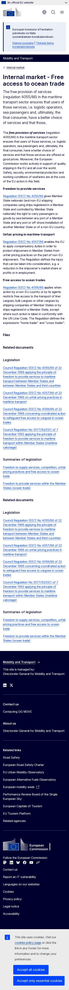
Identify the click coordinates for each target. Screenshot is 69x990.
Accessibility (11, 914)
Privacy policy (12, 899)
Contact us (10, 869)
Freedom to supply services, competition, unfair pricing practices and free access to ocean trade (34, 471)
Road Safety (11, 757)
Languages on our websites (21, 884)
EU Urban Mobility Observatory (23, 772)
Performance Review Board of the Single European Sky (30, 796)
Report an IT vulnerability (19, 877)
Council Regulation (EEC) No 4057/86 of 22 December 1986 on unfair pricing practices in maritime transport (32, 397)
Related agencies (14, 821)
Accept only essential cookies (39, 981)
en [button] (44, 12)
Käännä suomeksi (23, 43)
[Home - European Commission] (12, 11)
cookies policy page (28, 942)
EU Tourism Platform (17, 813)
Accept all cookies (31, 970)
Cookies (8, 891)
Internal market (15, 67)
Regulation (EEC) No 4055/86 (23, 196)
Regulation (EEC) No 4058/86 (23, 287)
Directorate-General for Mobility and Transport (33, 731)
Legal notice (11, 906)
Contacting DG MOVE (17, 711)
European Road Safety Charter (23, 765)
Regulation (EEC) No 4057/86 (23, 242)
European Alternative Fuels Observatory (29, 779)
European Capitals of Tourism (22, 806)
